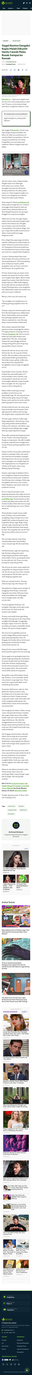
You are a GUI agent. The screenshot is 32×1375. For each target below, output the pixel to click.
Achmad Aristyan (16, 832)
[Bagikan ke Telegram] (18, 70)
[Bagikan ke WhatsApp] (10, 70)
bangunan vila (13, 334)
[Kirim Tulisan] (24, 3)
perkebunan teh (23, 202)
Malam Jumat (16, 40)
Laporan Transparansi (23, 1349)
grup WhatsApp (7, 499)
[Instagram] (3, 1364)
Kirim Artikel (5, 1346)
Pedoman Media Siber (23, 1343)
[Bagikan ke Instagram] (14, 70)
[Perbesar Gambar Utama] (16, 94)
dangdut (21, 806)
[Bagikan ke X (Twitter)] (26, 70)
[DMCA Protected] (6, 1360)
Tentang (4, 1340)
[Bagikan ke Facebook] (22, 70)
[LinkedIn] (18, 1364)
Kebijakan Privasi (21, 1346)
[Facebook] (15, 1364)
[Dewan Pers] (10, 1360)
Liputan (10, 8)
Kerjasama (20, 1340)
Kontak (4, 1349)
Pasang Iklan (20, 1352)
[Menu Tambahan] (30, 3)
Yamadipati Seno (10, 798)
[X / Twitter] (7, 1364)
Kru (3, 1343)
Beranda (5, 40)
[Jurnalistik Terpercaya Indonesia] (15, 1360)
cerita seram (11, 806)
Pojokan (25, 8)
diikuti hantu (23, 810)
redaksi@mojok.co (9, 1330)
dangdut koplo (12, 810)
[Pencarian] (27, 3)
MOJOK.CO (6, 99)
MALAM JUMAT (20, 791)
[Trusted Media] (3, 1360)
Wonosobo (15, 130)
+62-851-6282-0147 (9, 1332)
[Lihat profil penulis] (16, 828)
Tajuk (18, 8)
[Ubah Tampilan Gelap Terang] (27, 1370)
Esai (4, 8)
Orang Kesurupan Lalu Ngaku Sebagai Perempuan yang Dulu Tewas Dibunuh (15, 786)
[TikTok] (11, 1364)
